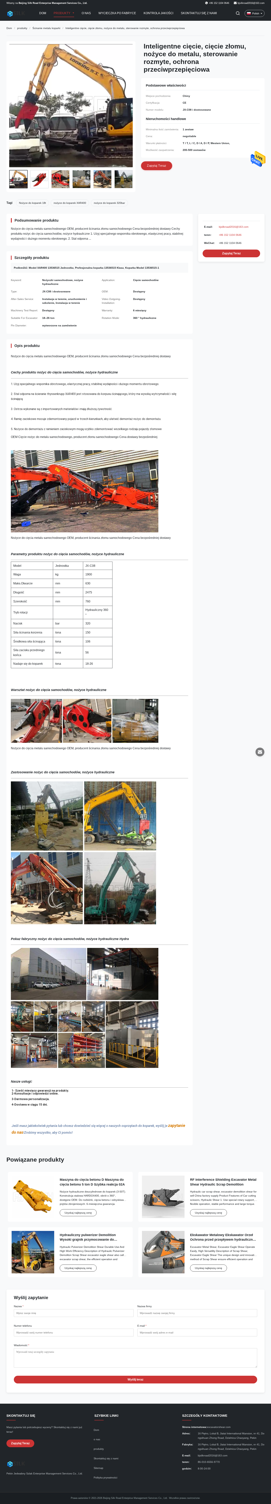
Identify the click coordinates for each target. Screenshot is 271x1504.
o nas (97, 1439)
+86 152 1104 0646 (230, 234)
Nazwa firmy (144, 1306)
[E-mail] (260, 752)
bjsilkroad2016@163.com (251, 3)
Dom (42, 13)
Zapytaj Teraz (231, 253)
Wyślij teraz (135, 1379)
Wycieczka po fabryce (117, 13)
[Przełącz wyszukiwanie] (238, 13)
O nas (86, 13)
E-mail (141, 1325)
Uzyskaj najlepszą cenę (78, 1212)
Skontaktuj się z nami (199, 13)
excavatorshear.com (219, 1427)
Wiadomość (21, 1345)
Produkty (62, 13)
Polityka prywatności (105, 1477)
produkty (22, 28)
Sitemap (98, 1468)
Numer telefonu (23, 1325)
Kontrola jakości (158, 13)
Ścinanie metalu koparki (46, 28)
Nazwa (18, 1306)
